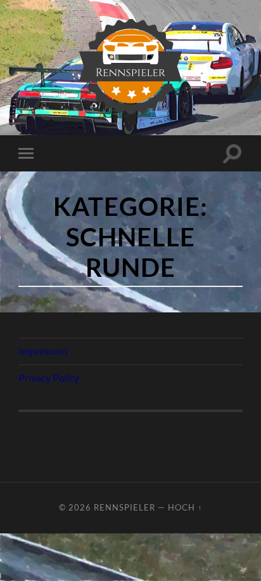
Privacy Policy (48, 377)
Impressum (42, 351)
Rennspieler (124, 507)
